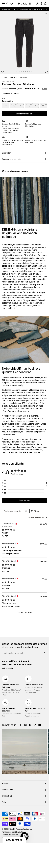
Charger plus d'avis (24, 612)
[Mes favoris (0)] (11, 3)
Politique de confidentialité (12, 832)
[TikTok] (34, 725)
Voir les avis (7, 668)
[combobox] (37, 517)
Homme (4, 77)
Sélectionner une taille (24, 114)
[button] (14, 840)
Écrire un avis (24, 500)
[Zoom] (46, 71)
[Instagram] (25, 725)
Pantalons (23, 77)
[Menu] (3, 3)
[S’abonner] (44, 653)
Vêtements (13, 77)
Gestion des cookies (10, 835)
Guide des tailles (7, 101)
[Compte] (37, 3)
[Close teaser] (26, 836)
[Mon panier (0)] (45, 3)
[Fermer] (46, 9)
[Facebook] (20, 725)
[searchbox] (12, 511)
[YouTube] (39, 725)
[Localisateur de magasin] (41, 3)
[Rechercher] (7, 3)
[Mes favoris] (2, 71)
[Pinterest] (30, 725)
